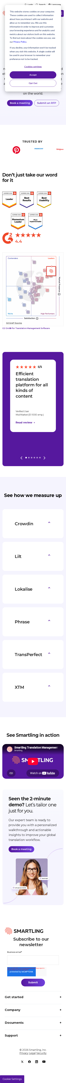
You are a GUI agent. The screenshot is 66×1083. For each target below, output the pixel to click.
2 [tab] (29, 457)
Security (41, 1053)
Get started (14, 997)
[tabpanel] (33, 396)
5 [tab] (37, 457)
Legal (32, 1053)
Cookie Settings (12, 1079)
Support (11, 1035)
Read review (24, 422)
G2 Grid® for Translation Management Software (26, 328)
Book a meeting (20, 103)
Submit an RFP (46, 103)
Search (42, 4)
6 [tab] (40, 457)
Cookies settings (33, 66)
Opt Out (33, 83)
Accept (33, 74)
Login (30, 4)
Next (44, 457)
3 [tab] (31, 457)
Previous (21, 457)
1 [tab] (26, 457)
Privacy (23, 1053)
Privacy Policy (19, 41)
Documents (14, 1023)
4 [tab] (34, 457)
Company (12, 1010)
